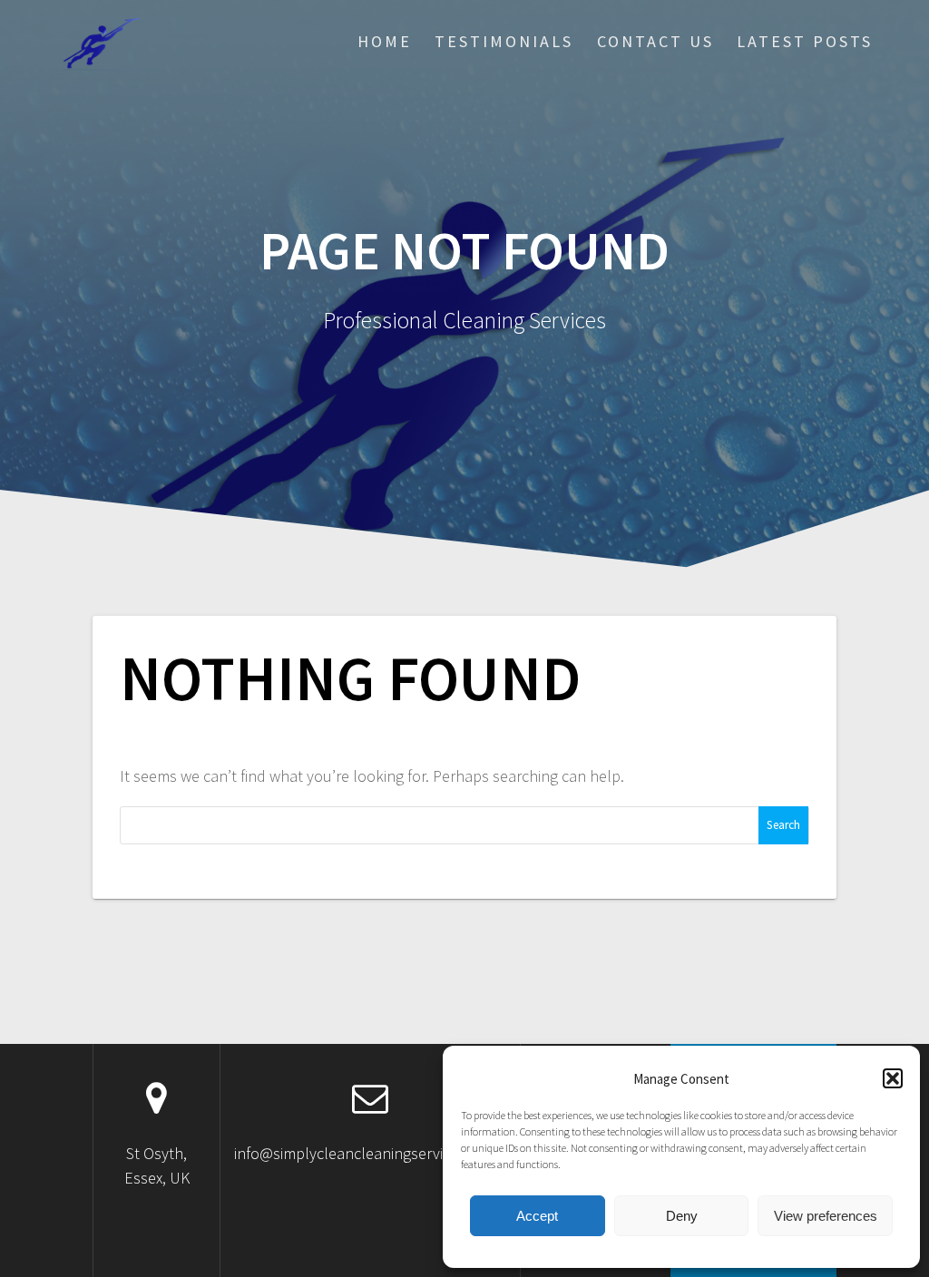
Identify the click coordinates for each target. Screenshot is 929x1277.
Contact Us (655, 41)
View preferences (825, 1215)
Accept (537, 1215)
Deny (682, 1215)
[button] (893, 1078)
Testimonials (504, 41)
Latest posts (805, 41)
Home (384, 41)
